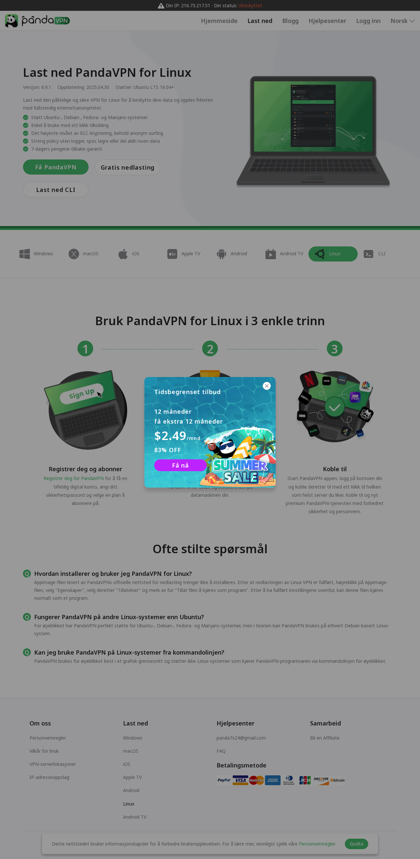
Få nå (180, 465)
